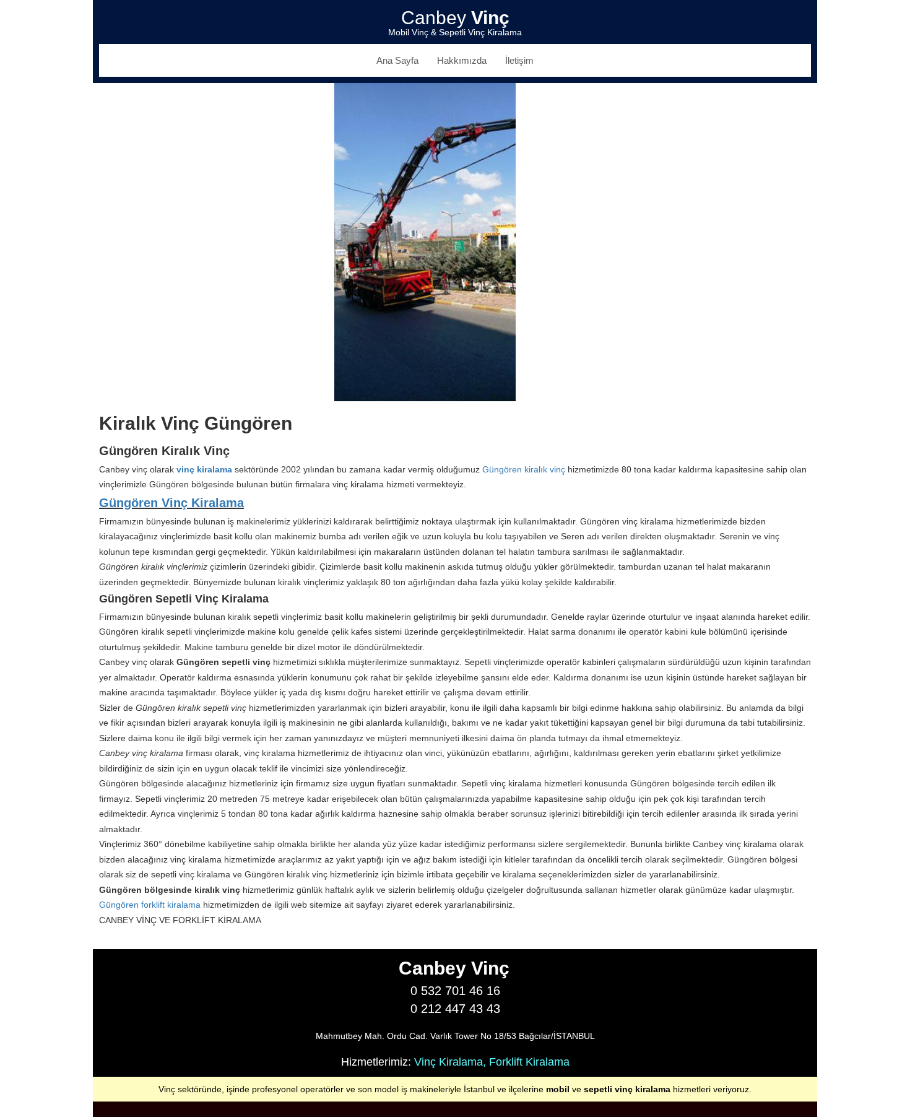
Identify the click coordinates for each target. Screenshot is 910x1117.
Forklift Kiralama (529, 1062)
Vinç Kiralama (448, 1062)
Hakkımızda (462, 60)
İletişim (519, 60)
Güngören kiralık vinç (523, 469)
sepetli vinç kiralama (627, 1089)
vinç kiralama (204, 469)
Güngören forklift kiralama (150, 905)
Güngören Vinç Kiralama (171, 503)
